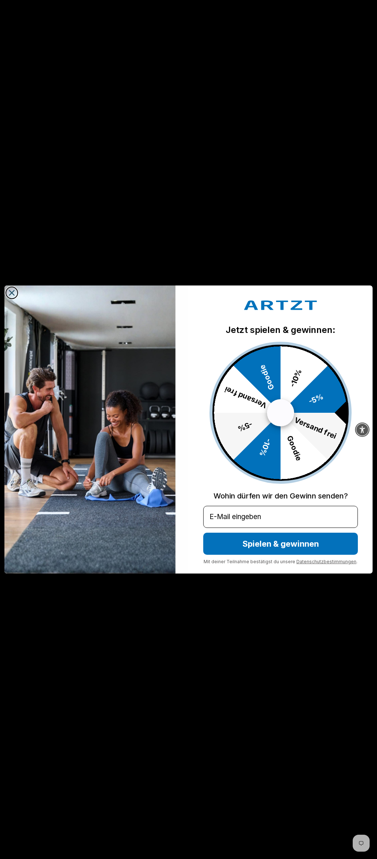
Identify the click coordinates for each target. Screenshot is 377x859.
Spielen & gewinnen (281, 544)
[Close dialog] (12, 293)
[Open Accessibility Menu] (362, 429)
